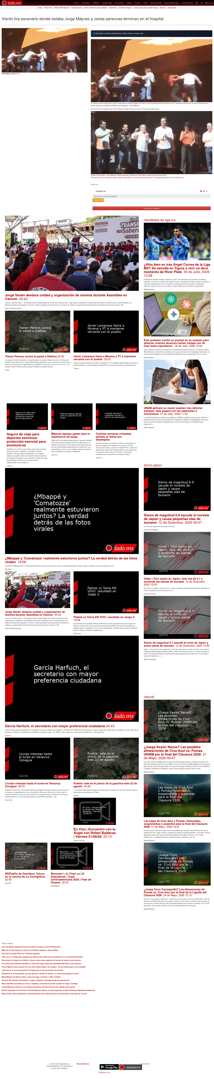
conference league (125, 7)
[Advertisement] (72, 387)
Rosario (163, 7)
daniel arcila (172, 7)
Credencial (112, 7)
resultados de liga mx (160, 219)
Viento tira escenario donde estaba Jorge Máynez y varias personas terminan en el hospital (130, 177)
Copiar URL (98, 200)
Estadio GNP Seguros (61, 7)
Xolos (40, 7)
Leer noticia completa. (151, 208)
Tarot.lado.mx (145, 1064)
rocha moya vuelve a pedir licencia (146, 7)
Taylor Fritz (48, 7)
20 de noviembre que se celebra (95, 7)
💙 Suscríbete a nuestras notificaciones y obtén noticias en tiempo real (118, 33)
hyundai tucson (76, 7)
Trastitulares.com (104, 1072)
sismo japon (153, 465)
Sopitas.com (179, 177)
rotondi (149, 696)
